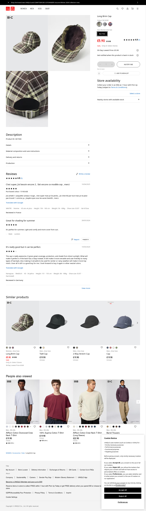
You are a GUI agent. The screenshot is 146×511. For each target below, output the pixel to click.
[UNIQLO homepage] (10, 8)
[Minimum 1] (100, 64)
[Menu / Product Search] (137, 8)
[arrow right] (137, 322)
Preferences (123, 502)
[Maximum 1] (112, 64)
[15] (110, 24)
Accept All (123, 490)
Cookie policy (120, 485)
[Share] (99, 73)
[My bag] (132, 8)
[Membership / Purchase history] (127, 8)
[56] (99, 24)
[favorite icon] (34, 426)
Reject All (123, 496)
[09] (105, 24)
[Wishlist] (122, 8)
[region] (122, 472)
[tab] (23, 8)
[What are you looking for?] (117, 8)
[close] (8, 2)
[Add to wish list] (34, 347)
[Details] (137, 55)
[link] (75, 2)
